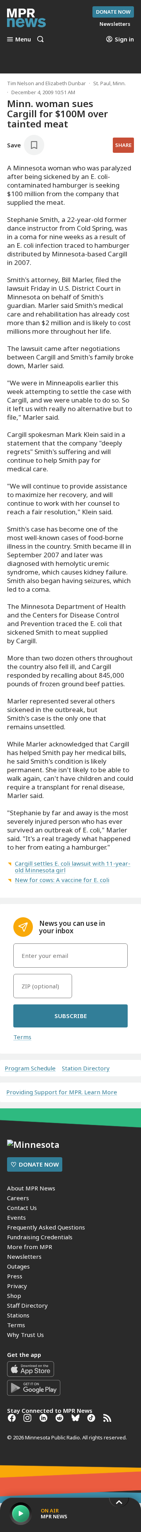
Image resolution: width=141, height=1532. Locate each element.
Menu (23, 39)
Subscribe (70, 1016)
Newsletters (24, 1256)
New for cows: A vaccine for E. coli (62, 880)
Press (14, 1276)
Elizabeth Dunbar (65, 83)
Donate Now (113, 11)
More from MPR (29, 1247)
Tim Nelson (20, 83)
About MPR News (31, 1188)
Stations (18, 1315)
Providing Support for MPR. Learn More (61, 1092)
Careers (18, 1198)
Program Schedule (30, 1068)
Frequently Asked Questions (46, 1227)
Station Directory (86, 1068)
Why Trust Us (25, 1335)
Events (16, 1217)
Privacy (17, 1286)
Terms (22, 1037)
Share (123, 145)
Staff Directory (27, 1305)
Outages (18, 1266)
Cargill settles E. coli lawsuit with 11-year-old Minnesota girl (72, 866)
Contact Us (22, 1208)
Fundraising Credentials (39, 1237)
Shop (14, 1295)
